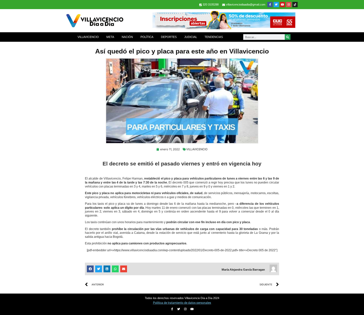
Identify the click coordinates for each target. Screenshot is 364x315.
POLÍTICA (146, 37)
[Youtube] (282, 4)
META (110, 37)
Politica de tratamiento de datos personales (182, 303)
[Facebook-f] (270, 4)
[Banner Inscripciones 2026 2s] (224, 28)
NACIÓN (127, 37)
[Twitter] (276, 4)
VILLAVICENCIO (88, 37)
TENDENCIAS (214, 37)
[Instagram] (288, 4)
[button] (90, 268)
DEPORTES (169, 37)
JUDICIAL (190, 37)
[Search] (287, 37)
